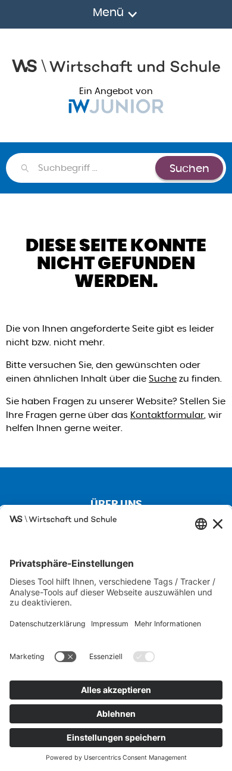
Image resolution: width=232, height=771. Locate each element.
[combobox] (96, 168)
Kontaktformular (167, 414)
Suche (163, 378)
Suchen (189, 168)
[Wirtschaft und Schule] (116, 64)
